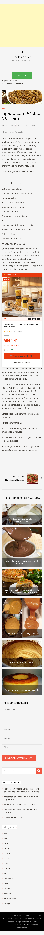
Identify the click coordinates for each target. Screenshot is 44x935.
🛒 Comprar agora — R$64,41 (22, 356)
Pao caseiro (9, 878)
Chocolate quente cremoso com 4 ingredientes (22, 562)
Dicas (4, 108)
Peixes (7, 883)
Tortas (7, 904)
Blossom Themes (29, 921)
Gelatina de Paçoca (13, 817)
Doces (7, 863)
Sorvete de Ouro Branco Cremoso (20, 804)
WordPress (24, 924)
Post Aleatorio (22, 75)
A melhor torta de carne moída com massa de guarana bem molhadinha (22, 591)
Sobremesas (10, 898)
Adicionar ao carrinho (22, 362)
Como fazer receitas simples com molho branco (22, 520)
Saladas (7, 893)
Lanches (8, 868)
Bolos (6, 848)
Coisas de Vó (22, 57)
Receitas (8, 888)
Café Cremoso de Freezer (22, 662)
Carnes (7, 853)
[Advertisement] (22, 25)
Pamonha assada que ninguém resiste (22, 690)
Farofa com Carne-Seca (13, 423)
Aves (6, 838)
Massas (7, 873)
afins (6, 833)
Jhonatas (5, 125)
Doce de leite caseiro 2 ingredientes (22, 633)
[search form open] (22, 52)
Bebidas (8, 843)
